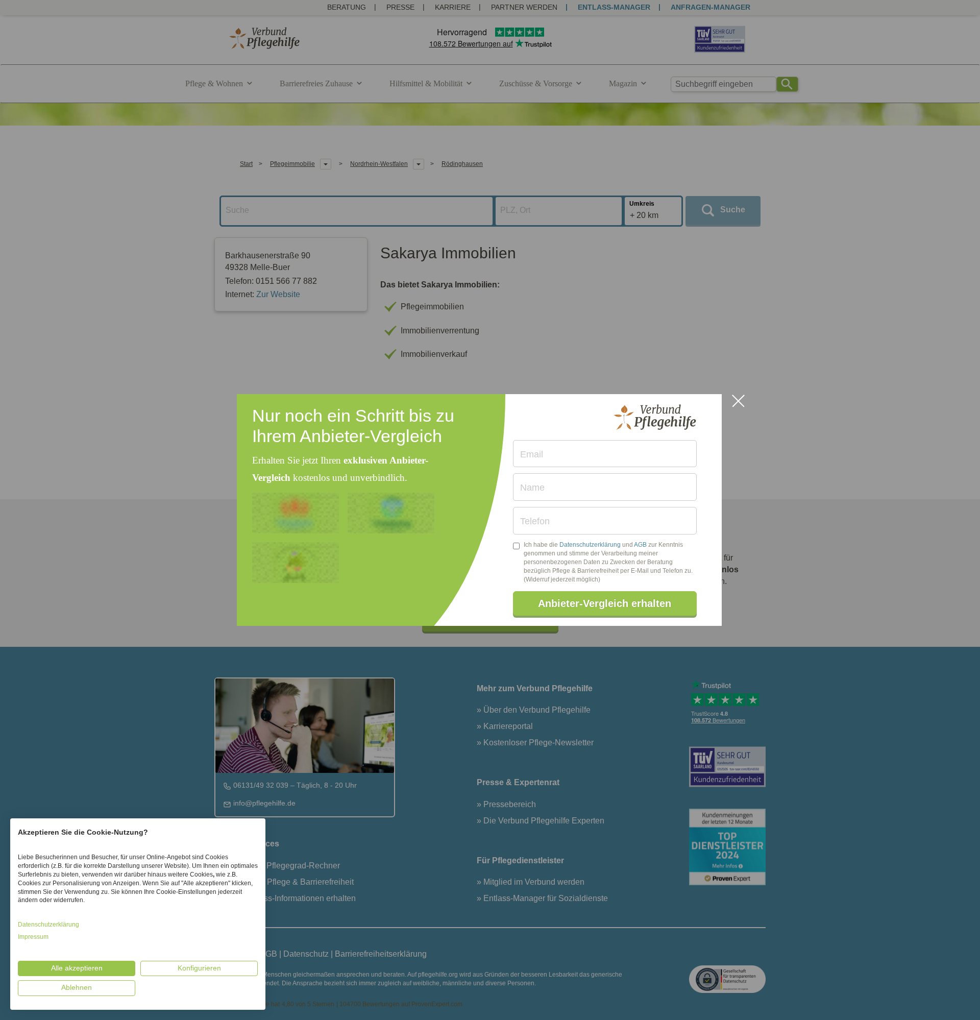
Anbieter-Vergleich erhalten (604, 603)
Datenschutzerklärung (590, 544)
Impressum (33, 936)
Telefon (535, 521)
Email (531, 454)
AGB (640, 544)
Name (532, 487)
